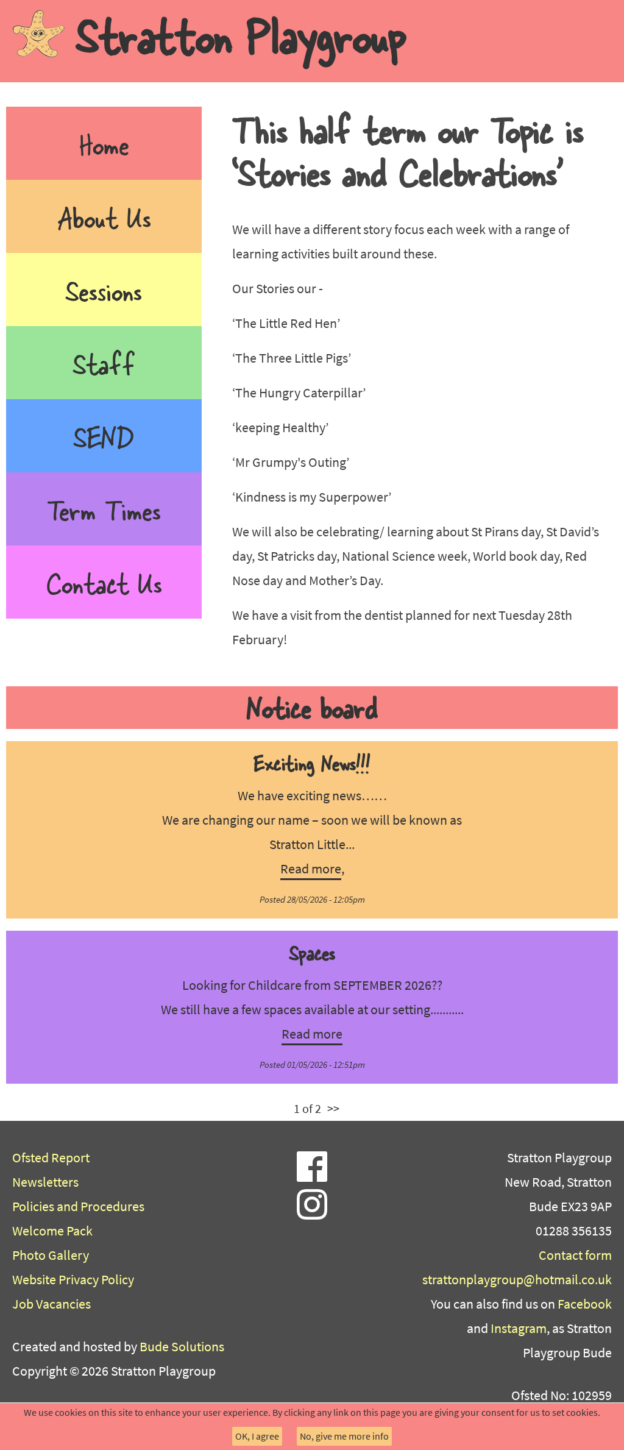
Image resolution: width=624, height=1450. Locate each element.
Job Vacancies (51, 1304)
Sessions (104, 289)
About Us (104, 216)
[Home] (38, 33)
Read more (310, 868)
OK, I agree (257, 1436)
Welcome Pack (52, 1230)
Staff (104, 362)
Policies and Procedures (78, 1206)
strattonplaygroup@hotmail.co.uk (517, 1279)
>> (333, 1109)
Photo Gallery (50, 1255)
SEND (104, 435)
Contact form (575, 1255)
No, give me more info (344, 1436)
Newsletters (45, 1182)
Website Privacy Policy (73, 1279)
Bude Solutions (182, 1346)
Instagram (519, 1328)
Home (104, 143)
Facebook (585, 1304)
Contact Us (104, 582)
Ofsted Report (51, 1157)
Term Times (104, 508)
